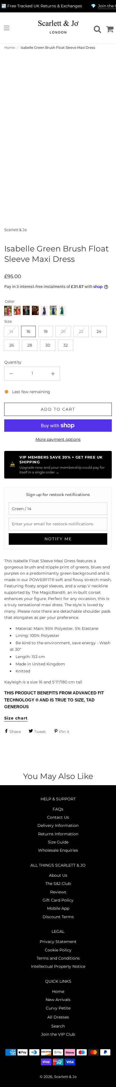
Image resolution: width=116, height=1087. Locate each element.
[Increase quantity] (53, 373)
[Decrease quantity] (11, 373)
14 (11, 331)
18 (46, 331)
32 (65, 345)
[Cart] (109, 28)
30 (47, 345)
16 (28, 331)
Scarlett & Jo (15, 230)
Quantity (12, 362)
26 (11, 345)
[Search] (96, 28)
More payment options (58, 439)
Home (9, 47)
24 (99, 331)
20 (63, 331)
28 (29, 345)
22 (81, 331)
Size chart (16, 718)
